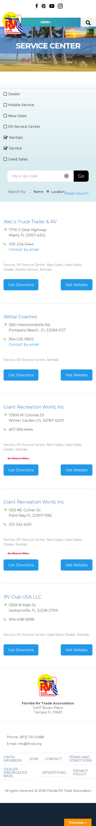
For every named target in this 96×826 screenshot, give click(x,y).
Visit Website (76, 285)
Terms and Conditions (80, 759)
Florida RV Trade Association (13, 23)
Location (57, 192)
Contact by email (24, 249)
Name (38, 192)
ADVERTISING (54, 772)
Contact (53, 759)
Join (33, 759)
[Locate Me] (66, 176)
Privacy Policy (80, 772)
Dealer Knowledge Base (15, 772)
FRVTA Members (13, 759)
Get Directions (21, 285)
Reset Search (76, 193)
